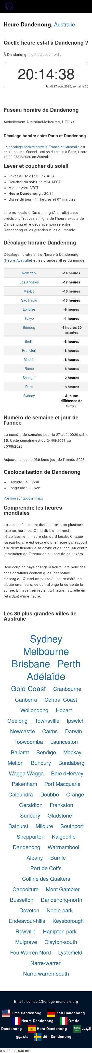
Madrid (29, 359)
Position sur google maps (23, 498)
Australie (64, 24)
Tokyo (29, 318)
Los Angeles (29, 282)
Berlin (29, 341)
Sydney (29, 395)
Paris (29, 386)
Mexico (29, 291)
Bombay (29, 327)
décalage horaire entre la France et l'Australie (44, 146)
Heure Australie (18, 260)
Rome (29, 368)
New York (29, 272)
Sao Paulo (29, 300)
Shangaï (29, 377)
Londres (29, 309)
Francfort (29, 350)
